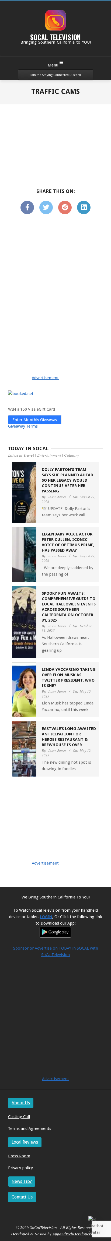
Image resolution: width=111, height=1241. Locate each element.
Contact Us (22, 1197)
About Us (21, 1102)
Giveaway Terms (23, 426)
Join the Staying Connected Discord (55, 75)
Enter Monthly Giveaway (34, 419)
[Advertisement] (55, 256)
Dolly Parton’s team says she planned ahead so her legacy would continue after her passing (67, 480)
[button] (97, 1226)
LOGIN (46, 916)
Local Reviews (25, 1142)
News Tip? (22, 1181)
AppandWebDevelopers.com (76, 1233)
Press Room (19, 1156)
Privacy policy (20, 1167)
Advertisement (45, 377)
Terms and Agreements (29, 1128)
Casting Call (19, 1116)
